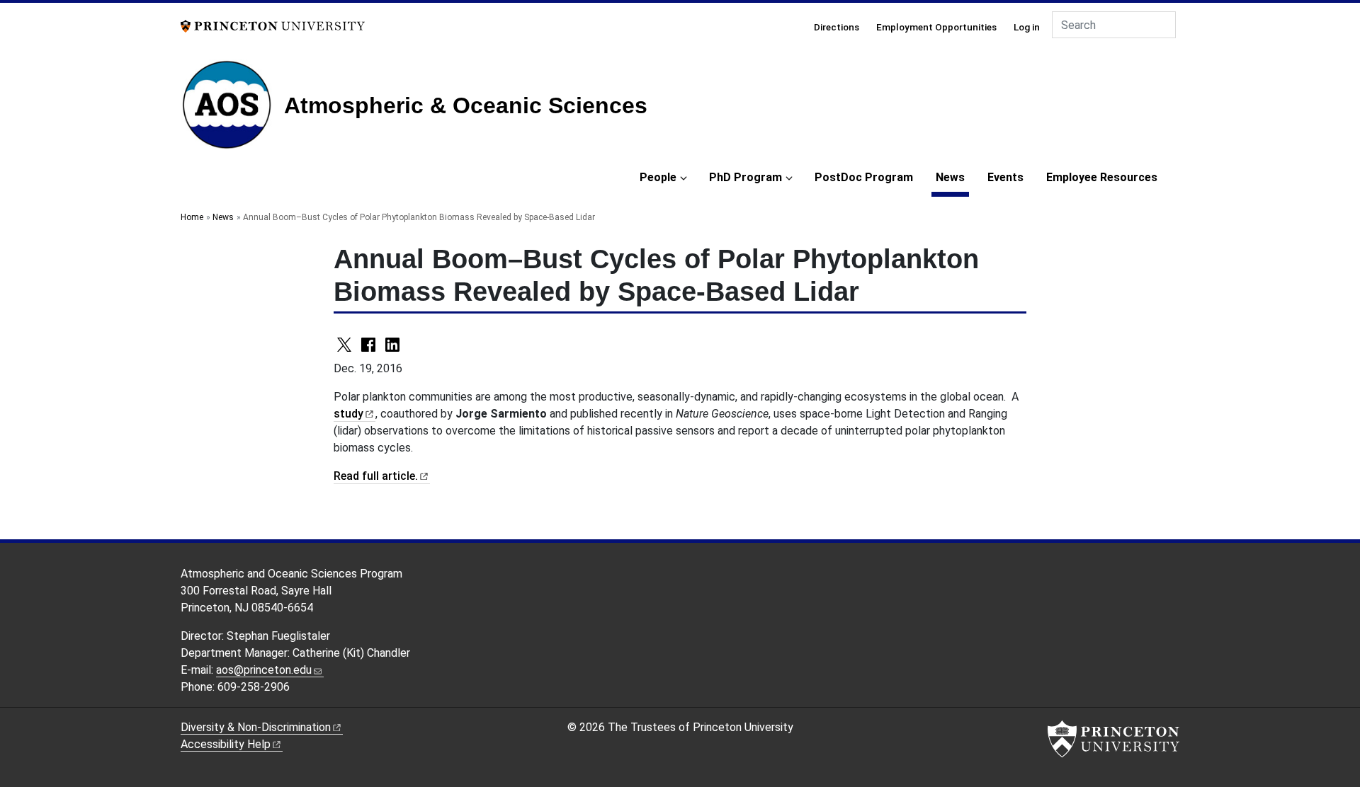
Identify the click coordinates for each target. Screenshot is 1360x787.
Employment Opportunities (936, 27)
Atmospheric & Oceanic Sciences (465, 105)
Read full (376, 476)
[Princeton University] (273, 25)
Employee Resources (1101, 177)
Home (192, 217)
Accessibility (226, 744)
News (952, 177)
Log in (1027, 27)
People (658, 177)
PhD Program (745, 177)
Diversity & (256, 727)
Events (1005, 177)
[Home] (232, 110)
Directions (836, 27)
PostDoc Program (864, 177)
